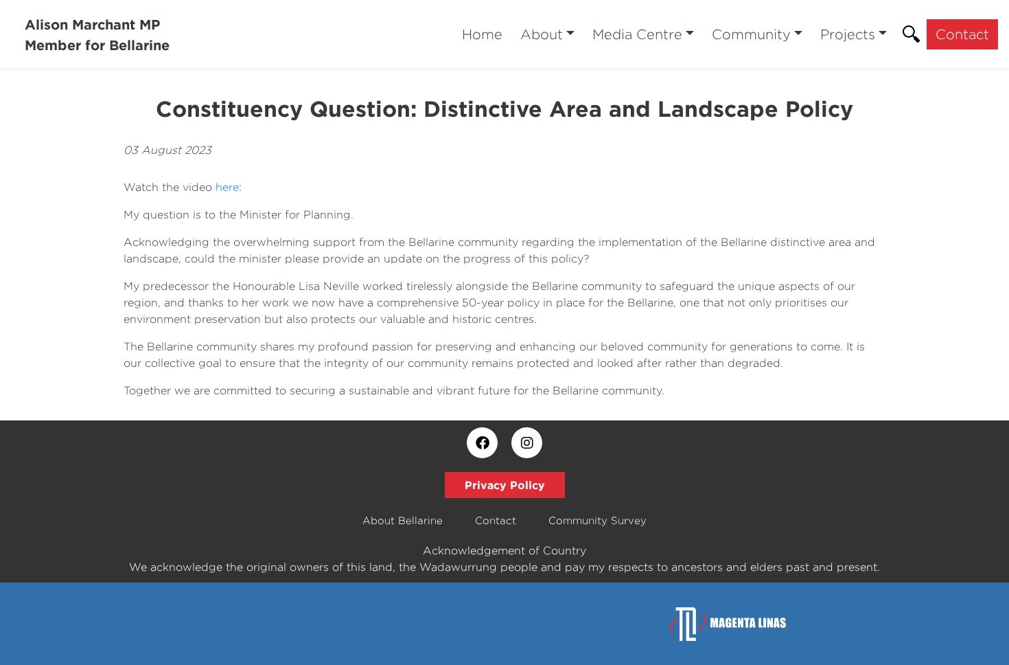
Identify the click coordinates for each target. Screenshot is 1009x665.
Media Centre (637, 34)
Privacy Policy (505, 485)
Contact (962, 34)
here (227, 187)
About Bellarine (402, 520)
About (541, 34)
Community (751, 34)
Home (482, 34)
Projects (847, 34)
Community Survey (597, 520)
